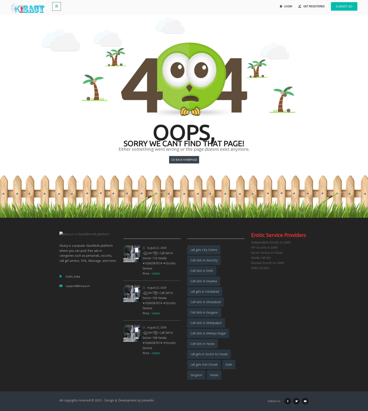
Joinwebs (148, 400)
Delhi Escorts (260, 268)
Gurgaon (196, 375)
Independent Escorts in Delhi (270, 242)
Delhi (228, 364)
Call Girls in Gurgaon (204, 312)
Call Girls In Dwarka (203, 281)
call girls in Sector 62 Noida (209, 354)
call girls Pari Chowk (204, 364)
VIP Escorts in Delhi (264, 247)
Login (288, 6)
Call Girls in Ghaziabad (205, 302)
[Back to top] (354, 384)
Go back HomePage (184, 160)
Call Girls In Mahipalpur (206, 323)
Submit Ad (344, 6)
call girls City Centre (203, 250)
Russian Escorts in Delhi (267, 263)
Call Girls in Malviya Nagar (208, 333)
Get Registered (314, 6)
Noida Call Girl (260, 258)
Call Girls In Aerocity (204, 260)
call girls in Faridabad (204, 291)
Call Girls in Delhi (201, 271)
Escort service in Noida (267, 253)
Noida (214, 375)
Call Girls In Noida (202, 344)
